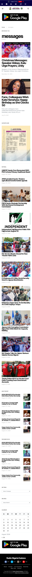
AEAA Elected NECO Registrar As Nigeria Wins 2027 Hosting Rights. (11, 412)
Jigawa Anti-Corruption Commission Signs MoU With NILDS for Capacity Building (15, 329)
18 (12, 525)
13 (20, 522)
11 (12, 522)
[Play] (7, 4)
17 (8, 525)
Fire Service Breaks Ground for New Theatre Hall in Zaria (14, 255)
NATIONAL (9, 43)
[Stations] (25, 4)
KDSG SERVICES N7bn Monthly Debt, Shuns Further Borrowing (11, 395)
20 (20, 525)
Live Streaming (18, 566)
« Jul (3, 537)
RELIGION (27, 43)
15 (28, 522)
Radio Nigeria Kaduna (18, 571)
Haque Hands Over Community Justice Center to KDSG (11, 427)
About (5, 566)
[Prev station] (11, 4)
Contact (10, 566)
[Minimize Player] (30, 4)
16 (4, 525)
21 (24, 525)
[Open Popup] (21, 4)
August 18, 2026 (6, 174)
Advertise (25, 566)
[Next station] (2, 4)
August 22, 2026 (6, 398)
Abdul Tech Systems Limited (21, 572)
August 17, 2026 (6, 209)
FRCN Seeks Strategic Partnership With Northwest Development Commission (14, 205)
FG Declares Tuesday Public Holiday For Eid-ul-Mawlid (10, 403)
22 (28, 525)
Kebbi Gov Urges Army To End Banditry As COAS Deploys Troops (16, 303)
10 (8, 522)
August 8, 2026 (6, 258)
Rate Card (13, 568)
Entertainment (26, 80)
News (21, 43)
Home (3, 27)
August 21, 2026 (6, 406)
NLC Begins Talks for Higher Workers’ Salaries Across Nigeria (15, 354)
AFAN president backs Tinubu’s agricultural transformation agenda (14, 180)
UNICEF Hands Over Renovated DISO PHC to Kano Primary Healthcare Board (16, 171)
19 (16, 525)
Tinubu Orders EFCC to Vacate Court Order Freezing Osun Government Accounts (15, 380)
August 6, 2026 (6, 333)
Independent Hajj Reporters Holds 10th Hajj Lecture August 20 (16, 230)
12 (16, 522)
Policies (19, 568)
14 (24, 522)
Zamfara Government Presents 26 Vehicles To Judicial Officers (11, 419)
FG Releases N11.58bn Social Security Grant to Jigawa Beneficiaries (15, 279)
